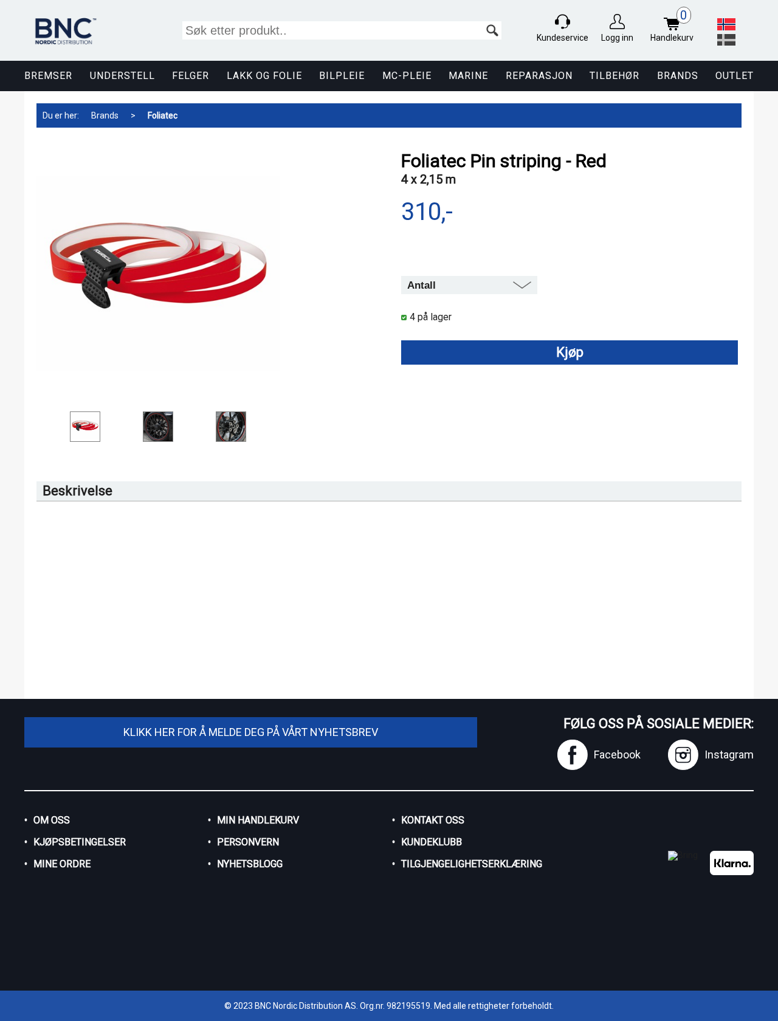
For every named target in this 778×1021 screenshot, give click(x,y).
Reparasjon (539, 75)
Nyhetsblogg (250, 864)
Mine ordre (62, 864)
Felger (190, 75)
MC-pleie (407, 75)
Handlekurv (672, 26)
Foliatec (162, 115)
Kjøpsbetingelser (79, 842)
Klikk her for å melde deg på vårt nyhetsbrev (250, 732)
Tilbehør (614, 75)
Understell (122, 75)
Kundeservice (562, 38)
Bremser (48, 75)
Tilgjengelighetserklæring (471, 864)
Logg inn (617, 38)
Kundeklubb (431, 842)
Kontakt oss (432, 820)
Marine (468, 75)
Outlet (734, 75)
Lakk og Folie (264, 75)
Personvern (248, 842)
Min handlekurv (258, 820)
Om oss (51, 820)
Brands (677, 75)
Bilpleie (342, 75)
